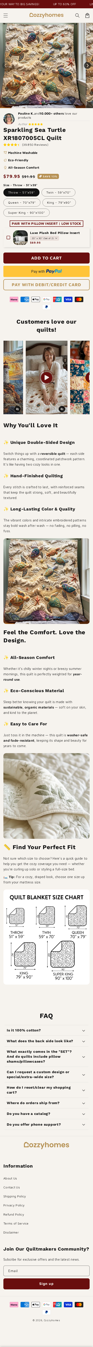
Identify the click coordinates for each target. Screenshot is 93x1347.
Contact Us (11, 1187)
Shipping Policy (14, 1196)
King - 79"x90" (59, 202)
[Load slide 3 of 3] (51, 105)
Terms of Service (16, 1223)
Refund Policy (13, 1214)
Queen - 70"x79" (22, 202)
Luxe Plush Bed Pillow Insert (55, 233)
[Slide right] (87, 65)
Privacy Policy (14, 1205)
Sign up (46, 1284)
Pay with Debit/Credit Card (46, 284)
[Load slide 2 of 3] (46, 105)
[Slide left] (5, 65)
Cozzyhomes (52, 1320)
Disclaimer (11, 1232)
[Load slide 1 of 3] (42, 105)
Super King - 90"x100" (26, 212)
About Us (10, 1178)
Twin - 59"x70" (58, 192)
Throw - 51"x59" (21, 192)
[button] (6, 15)
